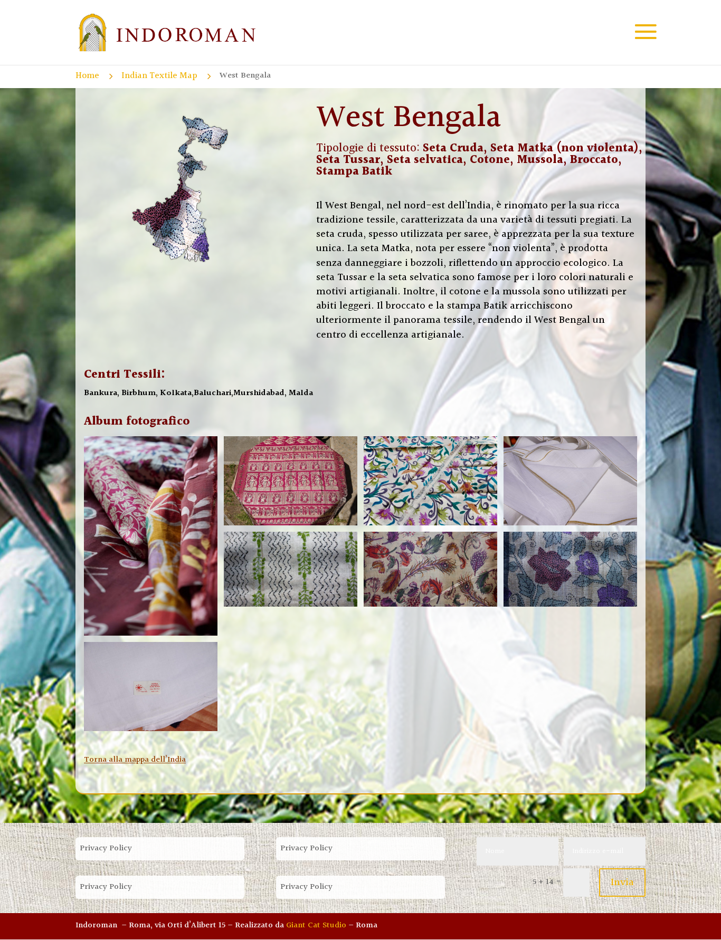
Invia (622, 882)
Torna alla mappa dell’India (135, 759)
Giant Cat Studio (316, 925)
